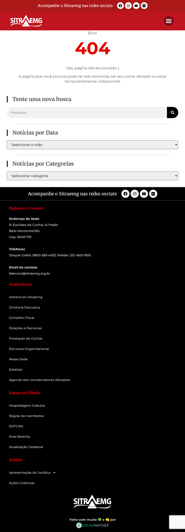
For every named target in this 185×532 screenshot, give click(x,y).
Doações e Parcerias (25, 328)
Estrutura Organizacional (29, 349)
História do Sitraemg (25, 297)
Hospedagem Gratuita (27, 406)
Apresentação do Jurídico (30, 473)
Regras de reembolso (26, 416)
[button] (168, 21)
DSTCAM (16, 426)
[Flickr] (144, 5)
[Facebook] (120, 5)
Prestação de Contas (25, 338)
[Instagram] (128, 5)
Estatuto (16, 369)
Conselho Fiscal (21, 318)
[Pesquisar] (172, 112)
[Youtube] (136, 5)
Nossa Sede (18, 359)
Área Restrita (19, 437)
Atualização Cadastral (26, 447)
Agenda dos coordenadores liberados (39, 380)
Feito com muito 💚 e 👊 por (92, 520)
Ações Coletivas (21, 483)
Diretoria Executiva (24, 307)
